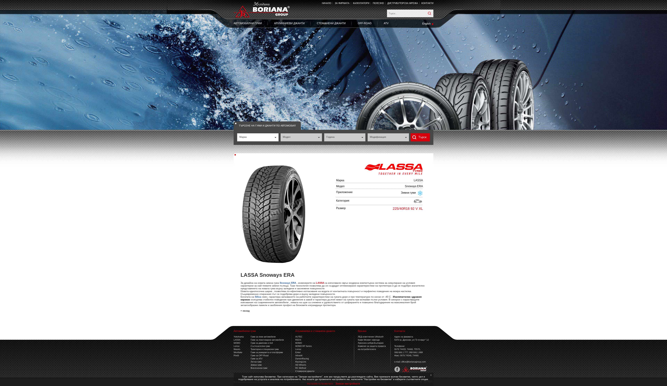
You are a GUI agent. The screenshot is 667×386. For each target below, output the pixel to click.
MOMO (237, 343)
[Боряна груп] (413, 371)
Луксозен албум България (371, 343)
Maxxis (237, 349)
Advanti (298, 355)
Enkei (298, 352)
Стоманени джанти (331, 23)
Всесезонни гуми (259, 368)
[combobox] (258, 137)
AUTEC (298, 337)
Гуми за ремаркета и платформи (267, 352)
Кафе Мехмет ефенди (369, 340)
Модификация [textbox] (378, 137)
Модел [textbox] (286, 137)
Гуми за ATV (256, 358)
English (426, 23)
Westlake (238, 352)
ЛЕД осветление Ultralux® (371, 337)
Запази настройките (347, 383)
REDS (298, 340)
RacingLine (300, 362)
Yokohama (239, 337)
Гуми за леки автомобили (263, 337)
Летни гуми (256, 362)
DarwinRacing (302, 358)
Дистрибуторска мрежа (402, 3)
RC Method (300, 368)
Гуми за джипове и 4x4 (262, 343)
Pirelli (236, 355)
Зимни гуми (256, 365)
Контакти (427, 3)
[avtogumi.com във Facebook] (397, 371)
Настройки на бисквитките (320, 384)
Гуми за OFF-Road (260, 355)
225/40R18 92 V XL (408, 208)
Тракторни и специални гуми (265, 349)
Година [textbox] (330, 137)
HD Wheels (300, 365)
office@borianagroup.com (413, 362)
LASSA (237, 340)
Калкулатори (361, 3)
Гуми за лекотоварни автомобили (267, 340)
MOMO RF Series (303, 346)
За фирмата (342, 3)
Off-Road (365, 23)
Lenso (237, 346)
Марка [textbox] (243, 137)
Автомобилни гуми (248, 23)
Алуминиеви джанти (289, 23)
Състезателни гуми (260, 346)
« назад (245, 310)
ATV (386, 23)
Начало (326, 3)
